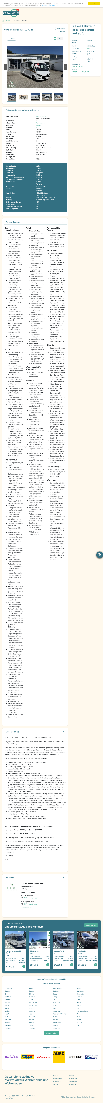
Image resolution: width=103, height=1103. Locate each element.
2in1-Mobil (8, 988)
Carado (31, 991)
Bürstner (8, 991)
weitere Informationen (50, 5)
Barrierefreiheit (82, 1097)
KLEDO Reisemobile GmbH (80, 72)
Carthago (56, 991)
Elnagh (55, 997)
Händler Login (73, 1079)
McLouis (32, 1011)
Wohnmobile (40, 123)
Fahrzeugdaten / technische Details (22, 110)
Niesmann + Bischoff (60, 1014)
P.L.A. (7, 1017)
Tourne (55, 1025)
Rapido (31, 1020)
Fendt (31, 1000)
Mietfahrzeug (41, 116)
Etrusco (79, 997)
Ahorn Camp (57, 988)
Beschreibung (12, 731)
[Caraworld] (11, 13)
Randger (8, 1020)
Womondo (56, 1028)
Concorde (80, 994)
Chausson (80, 991)
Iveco (78, 1005)
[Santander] (43, 1057)
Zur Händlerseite (26, 908)
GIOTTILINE (33, 1002)
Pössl (78, 1017)
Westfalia (32, 1028)
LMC (30, 1008)
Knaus (7, 1008)
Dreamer (32, 997)
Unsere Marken (51, 1033)
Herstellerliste (57, 1079)
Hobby (79, 1002)
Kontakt (55, 1084)
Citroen (31, 994)
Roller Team (57, 1022)
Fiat (54, 1000)
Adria (30, 988)
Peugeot (32, 1017)
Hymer (7, 1005)
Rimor (79, 1020)
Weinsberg (8, 1028)
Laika (54, 1008)
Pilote (55, 1017)
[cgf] (91, 1057)
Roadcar (8, 1022)
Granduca (56, 1002)
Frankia (7, 1002)
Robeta (31, 1022)
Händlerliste (56, 1081)
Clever (55, 994)
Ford (78, 1000)
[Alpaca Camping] (11, 1057)
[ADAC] (59, 1057)
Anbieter (10, 877)
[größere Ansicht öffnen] (55, 38)
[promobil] (27, 1057)
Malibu (38, 125)
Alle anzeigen (91, 925)
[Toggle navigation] (98, 13)
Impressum (92, 1097)
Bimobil (79, 988)
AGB (62, 1097)
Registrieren (73, 1081)
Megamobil (57, 1011)
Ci (5, 994)
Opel (78, 1014)
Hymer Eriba (33, 1005)
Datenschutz (70, 1097)
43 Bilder (11, 38)
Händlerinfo (72, 1084)
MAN (78, 1008)
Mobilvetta (8, 1014)
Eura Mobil (8, 1000)
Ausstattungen (13, 222)
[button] (5, 67)
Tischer (31, 1025)
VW (78, 1025)
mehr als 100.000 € (78, 66)
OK (94, 3)
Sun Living (80, 1022)
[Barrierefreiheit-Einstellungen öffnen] (99, 555)
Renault (55, 1020)
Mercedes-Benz (82, 1011)
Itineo (55, 1005)
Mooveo (32, 1014)
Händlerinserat (60, 28)
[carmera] (75, 1057)
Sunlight (8, 1025)
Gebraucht (62, 32)
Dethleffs (8, 997)
